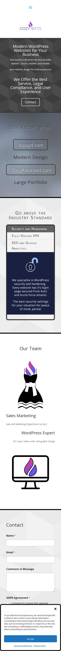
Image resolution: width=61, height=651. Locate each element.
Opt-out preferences (23, 645)
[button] (55, 608)
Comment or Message (20, 569)
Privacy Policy (40, 645)
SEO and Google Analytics (24, 246)
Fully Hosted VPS (25, 236)
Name (11, 535)
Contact (30, 102)
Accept (30, 638)
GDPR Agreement (18, 597)
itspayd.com (30, 145)
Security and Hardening (29, 229)
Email (10, 552)
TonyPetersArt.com (31, 170)
